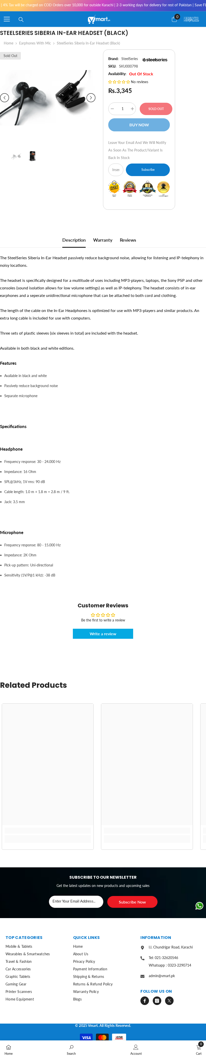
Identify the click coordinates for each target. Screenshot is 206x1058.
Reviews (128, 240)
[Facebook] (144, 1000)
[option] (47, 97)
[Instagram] (157, 1000)
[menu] (7, 19)
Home (8, 43)
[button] (4, 97)
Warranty (102, 240)
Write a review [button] (103, 633)
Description (74, 240)
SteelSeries (129, 59)
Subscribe (147, 170)
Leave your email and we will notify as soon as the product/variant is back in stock (137, 150)
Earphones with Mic (35, 43)
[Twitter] (169, 1000)
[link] (48, 831)
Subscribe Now (132, 902)
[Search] (21, 20)
